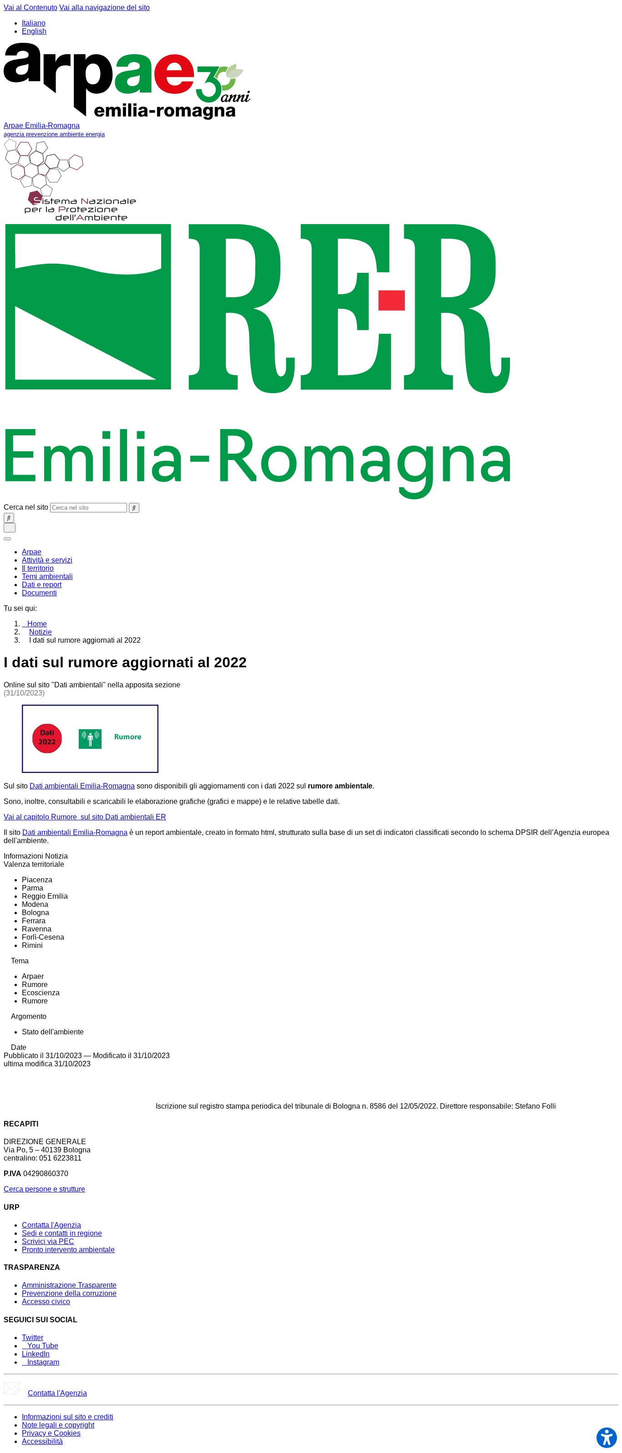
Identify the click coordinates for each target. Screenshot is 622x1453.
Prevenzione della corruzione (69, 1293)
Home (37, 624)
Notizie (40, 632)
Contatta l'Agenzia (51, 1225)
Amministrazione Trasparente (69, 1285)
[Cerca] (134, 508)
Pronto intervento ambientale (68, 1249)
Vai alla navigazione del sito (104, 7)
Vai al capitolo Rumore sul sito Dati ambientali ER (85, 817)
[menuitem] (31, 552)
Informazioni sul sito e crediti (67, 1417)
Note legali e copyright (58, 1425)
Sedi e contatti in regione (62, 1233)
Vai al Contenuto (30, 7)
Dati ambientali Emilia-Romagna (82, 786)
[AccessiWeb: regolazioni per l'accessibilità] (606, 1437)
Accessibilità (42, 1441)
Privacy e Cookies (51, 1433)
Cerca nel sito (26, 507)
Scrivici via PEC (48, 1241)
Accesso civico (46, 1301)
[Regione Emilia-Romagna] (258, 498)
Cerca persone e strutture (44, 1189)
